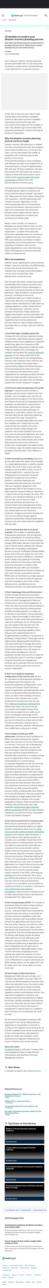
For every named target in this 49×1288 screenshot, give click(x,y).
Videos (4, 1284)
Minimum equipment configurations (25, 704)
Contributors (6, 1275)
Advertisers (14, 1268)
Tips (33, 1282)
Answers (21, 1275)
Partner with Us (24, 1268)
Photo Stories (20, 1282)
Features (11, 1277)
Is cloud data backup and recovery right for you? (21, 1106)
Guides (4, 1282)
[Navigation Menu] (3, 16)
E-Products (37, 1275)
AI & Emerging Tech (12, 1210)
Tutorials (39, 1282)
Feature (8, 31)
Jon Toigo (8, 51)
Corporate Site (6, 1270)
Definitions (29, 1275)
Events (4, 1277)
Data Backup (12, 20)
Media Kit (34, 1268)
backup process (34, 1071)
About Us (5, 1265)
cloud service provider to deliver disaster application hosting (24, 831)
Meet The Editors (30, 1265)
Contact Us (5, 1268)
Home (4, 20)
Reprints (14, 1275)
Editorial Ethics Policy (16, 1265)
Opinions (11, 1282)
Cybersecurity (26, 1210)
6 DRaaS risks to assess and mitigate (17, 1101)
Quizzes (27, 1282)
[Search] (46, 16)
